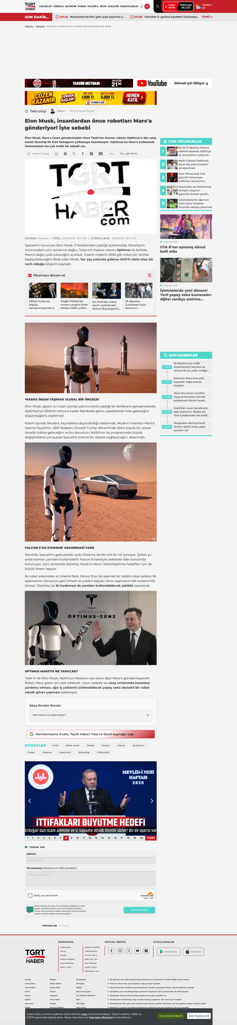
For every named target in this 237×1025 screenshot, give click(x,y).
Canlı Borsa (30, 983)
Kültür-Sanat (55, 983)
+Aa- (111, 153)
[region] (119, 1016)
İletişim (63, 955)
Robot (29, 683)
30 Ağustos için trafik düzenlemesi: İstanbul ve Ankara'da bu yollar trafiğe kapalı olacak (190, 367)
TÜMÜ (205, 16)
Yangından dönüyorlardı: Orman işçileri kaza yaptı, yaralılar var (190, 426)
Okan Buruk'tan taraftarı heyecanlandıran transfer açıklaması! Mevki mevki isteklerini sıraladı (190, 397)
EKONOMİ (71, 6)
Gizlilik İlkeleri (91, 951)
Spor (78, 999)
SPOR (103, 6)
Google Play (171, 951)
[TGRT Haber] (30, 6)
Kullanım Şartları (92, 947)
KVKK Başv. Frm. (92, 971)
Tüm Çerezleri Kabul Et (171, 1016)
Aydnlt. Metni (91, 967)
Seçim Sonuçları (83, 991)
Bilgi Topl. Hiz (91, 959)
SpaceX (30, 245)
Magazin (53, 995)
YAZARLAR (45, 6)
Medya (53, 1003)
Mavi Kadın (55, 999)
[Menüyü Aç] (141, 6)
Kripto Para (55, 987)
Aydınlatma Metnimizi (101, 1017)
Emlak (28, 1007)
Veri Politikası (91, 963)
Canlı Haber (30, 987)
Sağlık (79, 987)
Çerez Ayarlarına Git (199, 1016)
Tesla (83, 250)
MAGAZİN (113, 6)
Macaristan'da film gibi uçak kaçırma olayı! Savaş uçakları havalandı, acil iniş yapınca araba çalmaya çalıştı (158, 1003)
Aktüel (28, 979)
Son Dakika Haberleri (85, 995)
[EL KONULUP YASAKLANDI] (91, 798)
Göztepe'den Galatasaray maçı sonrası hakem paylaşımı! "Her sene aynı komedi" (146, 999)
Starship (134, 245)
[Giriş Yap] (147, 6)
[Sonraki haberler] (149, 275)
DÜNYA (82, 6)
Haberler (29, 26)
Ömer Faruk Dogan (82, 111)
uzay (112, 683)
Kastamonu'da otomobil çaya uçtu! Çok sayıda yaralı (172, 16)
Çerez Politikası (67, 963)
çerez (84, 1014)
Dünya (28, 995)
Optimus (32, 411)
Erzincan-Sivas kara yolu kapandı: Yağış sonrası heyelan (189, 382)
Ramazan (80, 983)
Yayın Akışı (81, 1007)
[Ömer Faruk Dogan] (52, 111)
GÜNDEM (58, 6)
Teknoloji (40, 26)
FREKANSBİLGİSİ (186, 6)
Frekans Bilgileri (67, 959)
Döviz (27, 991)
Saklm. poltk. (65, 967)
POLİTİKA (92, 6)
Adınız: (31, 853)
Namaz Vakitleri (57, 1007)
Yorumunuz (52, 868)
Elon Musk (64, 245)
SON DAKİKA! (37, 17)
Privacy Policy (91, 955)
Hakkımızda (65, 947)
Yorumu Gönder (139, 910)
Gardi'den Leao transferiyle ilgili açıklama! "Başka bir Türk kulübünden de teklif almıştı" (191, 412)
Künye (63, 951)
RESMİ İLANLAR (129, 6)
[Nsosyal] (91, 153)
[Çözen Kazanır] (91, 98)
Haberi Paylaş (40, 153)
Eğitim (28, 999)
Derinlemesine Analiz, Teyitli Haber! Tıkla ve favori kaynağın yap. (85, 734)
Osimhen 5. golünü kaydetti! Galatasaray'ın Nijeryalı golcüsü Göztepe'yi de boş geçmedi (97, 16)
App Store (195, 951)
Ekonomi (29, 1003)
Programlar (81, 979)
